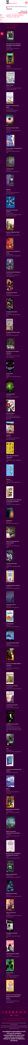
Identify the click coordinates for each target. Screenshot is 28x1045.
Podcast (12, 1018)
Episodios (8, 15)
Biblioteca (21, 15)
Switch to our (22, 12)
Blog (18, 16)
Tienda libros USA (6, 1018)
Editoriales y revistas (11, 16)
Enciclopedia (15, 15)
